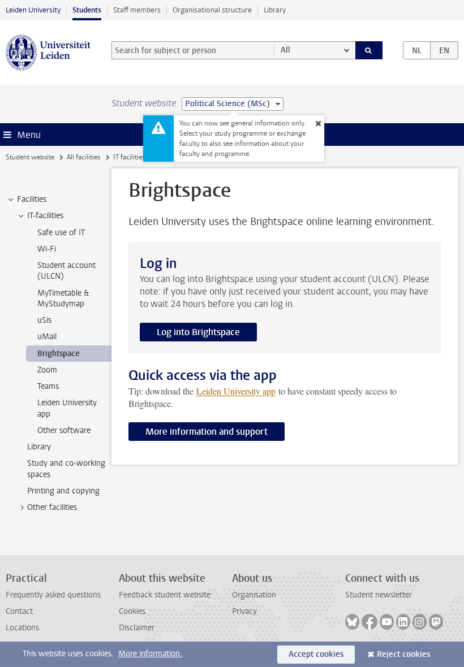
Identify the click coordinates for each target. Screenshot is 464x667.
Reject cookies (403, 654)
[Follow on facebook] (369, 622)
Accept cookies (316, 654)
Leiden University (33, 10)
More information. (150, 653)
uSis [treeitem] (44, 320)
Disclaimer (136, 627)
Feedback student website (164, 595)
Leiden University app (236, 391)
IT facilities (129, 157)
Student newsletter (378, 595)
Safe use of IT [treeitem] (61, 232)
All (285, 50)
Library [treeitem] (39, 446)
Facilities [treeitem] (31, 199)
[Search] (369, 50)
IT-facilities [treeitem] (45, 215)
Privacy (244, 611)
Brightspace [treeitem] (58, 353)
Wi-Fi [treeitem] (46, 249)
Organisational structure (212, 10)
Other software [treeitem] (64, 430)
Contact (19, 611)
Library (275, 10)
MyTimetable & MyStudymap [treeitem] (63, 298)
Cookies (132, 611)
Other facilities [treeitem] (52, 507)
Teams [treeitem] (48, 386)
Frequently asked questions (53, 595)
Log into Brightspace (198, 332)
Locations (22, 627)
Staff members (137, 10)
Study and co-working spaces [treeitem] (66, 468)
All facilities (83, 157)
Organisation (254, 595)
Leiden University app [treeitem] (67, 408)
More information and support (206, 432)
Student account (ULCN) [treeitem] (66, 270)
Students (86, 10)
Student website (30, 157)
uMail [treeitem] (47, 336)
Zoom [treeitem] (47, 370)
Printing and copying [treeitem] (63, 491)
